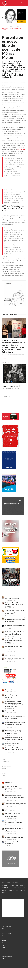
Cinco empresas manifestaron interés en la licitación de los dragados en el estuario (15, 724)
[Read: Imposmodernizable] (3, 711)
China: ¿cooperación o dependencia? (14, 654)
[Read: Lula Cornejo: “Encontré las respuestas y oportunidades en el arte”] (3, 658)
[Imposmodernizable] (15, 373)
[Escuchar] (10, 419)
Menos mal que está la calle (12, 743)
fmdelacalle (7, 27)
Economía (4, 771)
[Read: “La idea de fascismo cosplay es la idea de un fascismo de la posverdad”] (3, 597)
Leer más (4, 359)
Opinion (4, 775)
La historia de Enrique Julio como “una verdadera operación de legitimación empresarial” (14, 604)
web (3, 210)
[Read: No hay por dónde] (3, 690)
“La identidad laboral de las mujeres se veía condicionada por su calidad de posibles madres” (14, 612)
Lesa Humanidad (5, 761)
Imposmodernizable (12, 386)
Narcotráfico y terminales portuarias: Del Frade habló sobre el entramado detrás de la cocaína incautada (15, 716)
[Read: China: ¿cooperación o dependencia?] (3, 654)
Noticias (4, 29)
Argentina (4, 773)
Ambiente (4, 768)
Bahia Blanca (5, 354)
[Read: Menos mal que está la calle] (3, 744)
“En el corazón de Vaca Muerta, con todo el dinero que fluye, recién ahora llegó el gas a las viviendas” (15, 619)
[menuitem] (20, 3)
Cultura (8, 28)
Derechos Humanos (16, 28)
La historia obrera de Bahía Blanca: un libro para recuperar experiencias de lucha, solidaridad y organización (14, 633)
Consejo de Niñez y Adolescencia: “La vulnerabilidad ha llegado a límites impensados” (14, 640)
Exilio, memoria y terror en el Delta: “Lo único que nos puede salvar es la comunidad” (14, 648)
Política (3, 759)
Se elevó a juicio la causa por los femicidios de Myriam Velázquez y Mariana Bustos (13, 695)
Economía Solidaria (14, 354)
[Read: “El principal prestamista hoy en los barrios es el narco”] (3, 842)
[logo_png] (11, 3)
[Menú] (24, 3)
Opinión (17, 388)
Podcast (4, 935)
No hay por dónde (9, 689)
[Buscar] (20, 3)
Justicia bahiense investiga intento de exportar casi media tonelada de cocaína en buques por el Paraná (15, 731)
